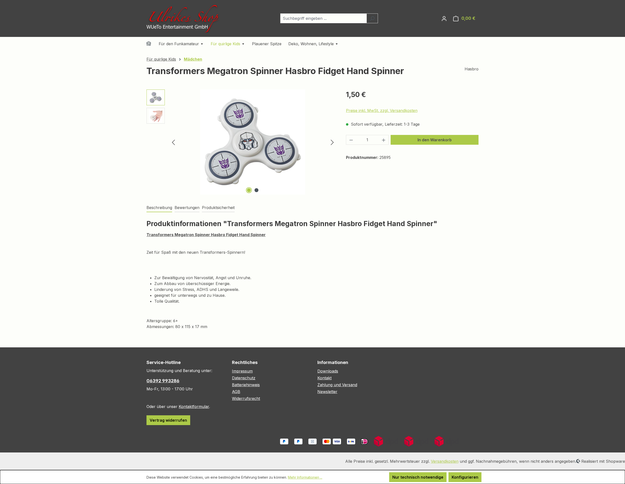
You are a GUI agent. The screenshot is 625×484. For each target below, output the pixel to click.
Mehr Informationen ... (305, 477)
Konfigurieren (465, 477)
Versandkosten (444, 461)
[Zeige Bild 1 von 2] (249, 190)
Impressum (242, 371)
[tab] (159, 207)
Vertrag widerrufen (168, 420)
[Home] (151, 44)
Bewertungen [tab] (187, 207)
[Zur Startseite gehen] (183, 18)
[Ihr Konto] (444, 18)
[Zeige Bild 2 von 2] (257, 190)
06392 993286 (162, 380)
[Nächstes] (332, 142)
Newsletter (327, 391)
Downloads (327, 371)
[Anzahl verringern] (351, 140)
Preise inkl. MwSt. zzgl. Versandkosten (381, 110)
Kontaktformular (194, 406)
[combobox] (323, 18)
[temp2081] (252, 142)
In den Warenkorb (434, 139)
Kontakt (324, 377)
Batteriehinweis (246, 384)
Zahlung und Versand (337, 384)
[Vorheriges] (173, 142)
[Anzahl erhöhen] (384, 140)
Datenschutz (243, 377)
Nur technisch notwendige (417, 477)
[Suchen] (372, 18)
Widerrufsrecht (246, 398)
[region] (241, 142)
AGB (236, 391)
